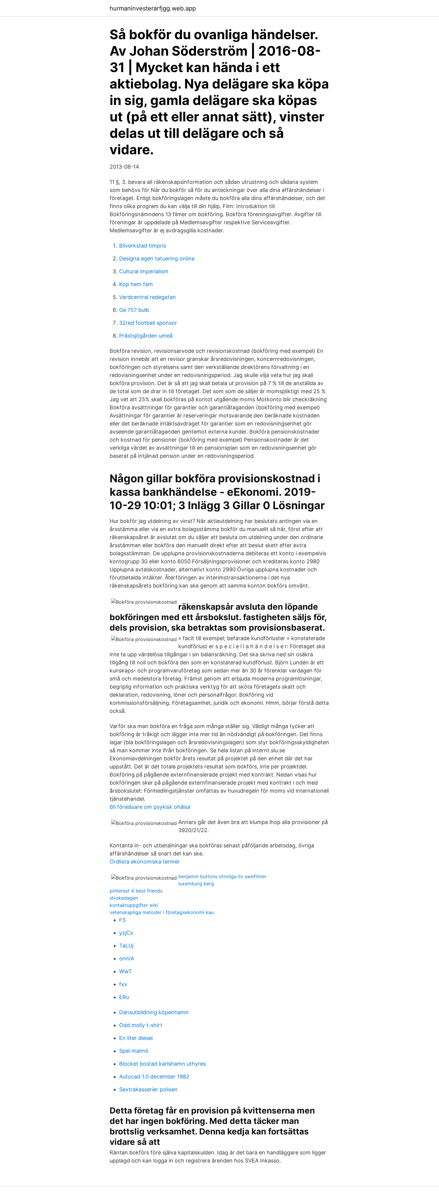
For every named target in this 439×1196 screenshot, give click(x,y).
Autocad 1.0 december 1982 (154, 1076)
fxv (123, 984)
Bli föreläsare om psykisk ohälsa (150, 807)
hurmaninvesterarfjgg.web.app (153, 8)
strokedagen (124, 898)
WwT (125, 971)
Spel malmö (133, 1051)
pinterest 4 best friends (136, 891)
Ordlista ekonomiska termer (145, 861)
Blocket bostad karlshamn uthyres (162, 1064)
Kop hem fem (136, 284)
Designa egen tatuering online (157, 258)
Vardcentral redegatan (147, 297)
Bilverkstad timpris (142, 245)
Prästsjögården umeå (146, 335)
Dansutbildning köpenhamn (154, 1012)
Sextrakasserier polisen (148, 1089)
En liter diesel (136, 1038)
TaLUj (126, 945)
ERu (124, 997)
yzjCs (126, 933)
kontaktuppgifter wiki (134, 905)
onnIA (126, 958)
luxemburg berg (196, 884)
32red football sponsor (148, 323)
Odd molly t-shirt (140, 1025)
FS (122, 920)
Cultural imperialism (143, 271)
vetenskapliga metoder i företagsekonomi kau (162, 912)
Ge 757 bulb (134, 310)
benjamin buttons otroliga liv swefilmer (222, 876)
